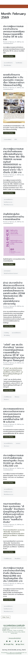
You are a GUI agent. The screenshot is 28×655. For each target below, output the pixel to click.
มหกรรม (17, 397)
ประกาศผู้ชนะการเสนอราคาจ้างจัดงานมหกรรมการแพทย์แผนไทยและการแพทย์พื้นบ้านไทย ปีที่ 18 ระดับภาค (13, 33)
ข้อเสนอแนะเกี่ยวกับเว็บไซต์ (15, 638)
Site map (5, 632)
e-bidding (6, 332)
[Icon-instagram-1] (12, 641)
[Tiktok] (21, 641)
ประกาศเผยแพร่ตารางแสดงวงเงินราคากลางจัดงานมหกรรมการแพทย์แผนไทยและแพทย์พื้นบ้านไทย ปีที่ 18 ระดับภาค (13, 415)
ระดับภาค (7, 399)
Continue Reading (9, 56)
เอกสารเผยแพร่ (7, 271)
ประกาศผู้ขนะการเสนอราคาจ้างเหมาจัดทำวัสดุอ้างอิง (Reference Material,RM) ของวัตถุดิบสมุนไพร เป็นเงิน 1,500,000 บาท (14, 574)
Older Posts (5, 617)
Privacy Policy (18, 632)
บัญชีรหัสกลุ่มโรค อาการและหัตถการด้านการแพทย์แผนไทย (13, 216)
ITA (16, 139)
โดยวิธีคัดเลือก (19, 63)
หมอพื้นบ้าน (18, 558)
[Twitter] (18, 641)
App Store (20, 644)
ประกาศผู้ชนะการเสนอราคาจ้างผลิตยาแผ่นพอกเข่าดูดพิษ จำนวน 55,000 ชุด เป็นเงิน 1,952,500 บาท (13, 461)
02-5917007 (10, 630)
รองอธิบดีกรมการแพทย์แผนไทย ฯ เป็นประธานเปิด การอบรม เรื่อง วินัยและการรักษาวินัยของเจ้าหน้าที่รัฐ (13, 80)
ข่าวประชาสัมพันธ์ (7, 139)
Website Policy (11, 632)
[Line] (15, 641)
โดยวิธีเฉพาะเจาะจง (8, 202)
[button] (26, 6)
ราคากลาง (18, 443)
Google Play (9, 644)
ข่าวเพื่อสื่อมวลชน (8, 397)
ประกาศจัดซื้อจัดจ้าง (8, 63)
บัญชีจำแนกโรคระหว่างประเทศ (11, 273)
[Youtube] (9, 641)
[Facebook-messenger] (7, 641)
